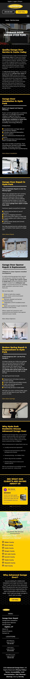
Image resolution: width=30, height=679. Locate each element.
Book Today (21, 12)
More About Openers (8, 318)
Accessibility (15, 672)
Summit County (10, 557)
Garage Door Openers (9, 622)
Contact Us (5, 633)
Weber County (9, 542)
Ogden (10, 1)
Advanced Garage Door (15, 668)
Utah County (9, 566)
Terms (7, 672)
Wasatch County (10, 563)
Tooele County (9, 560)
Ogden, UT (9, 627)
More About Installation (9, 153)
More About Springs (8, 398)
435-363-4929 (10, 657)
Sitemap (9, 677)
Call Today (15, 599)
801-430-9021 (10, 643)
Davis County (9, 545)
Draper (20, 1)
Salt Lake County (10, 554)
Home (7, 20)
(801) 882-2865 (8, 12)
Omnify (21, 677)
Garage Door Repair (10, 618)
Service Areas (14, 20)
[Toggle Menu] (28, 16)
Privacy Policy (21, 670)
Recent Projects (7, 631)
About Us (5, 629)
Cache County (9, 548)
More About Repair (8, 234)
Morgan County (10, 551)
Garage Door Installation (9, 620)
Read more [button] (7, 502)
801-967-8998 (10, 650)
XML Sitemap (20, 674)
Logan (15, 1)
